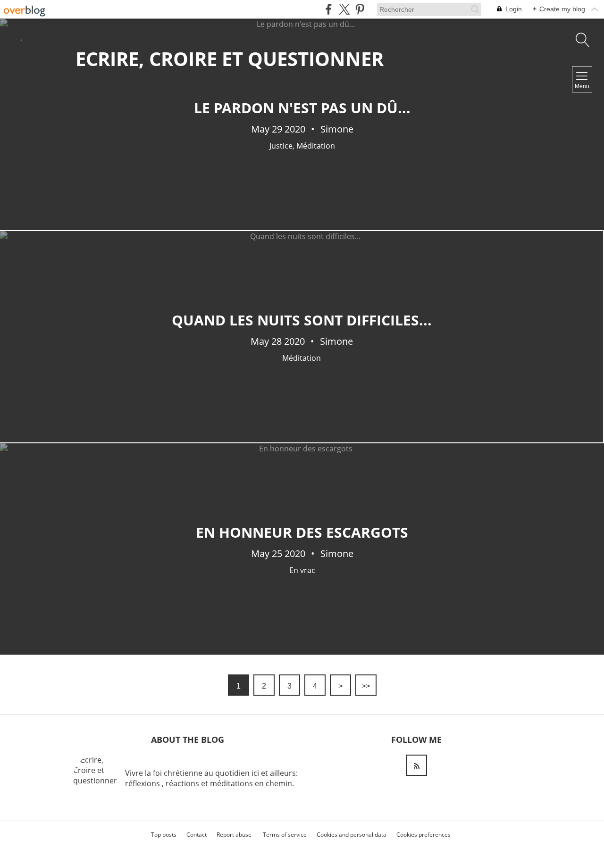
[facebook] (329, 9)
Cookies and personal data (351, 835)
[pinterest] (360, 9)
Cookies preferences (423, 835)
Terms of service (285, 835)
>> (365, 686)
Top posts (163, 835)
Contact (196, 835)
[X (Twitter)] (344, 9)
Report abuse (235, 835)
